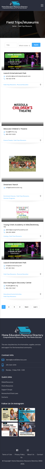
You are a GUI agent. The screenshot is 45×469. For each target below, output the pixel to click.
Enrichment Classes (10, 196)
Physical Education (22, 84)
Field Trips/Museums (10, 84)
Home (14, 26)
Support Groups (7, 390)
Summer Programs (9, 198)
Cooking (6, 236)
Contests (5, 397)
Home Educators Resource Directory (25, 461)
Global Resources (7, 382)
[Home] (15, 5)
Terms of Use (7, 454)
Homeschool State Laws (10, 393)
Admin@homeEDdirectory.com (16, 360)
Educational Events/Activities (12, 294)
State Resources (7, 386)
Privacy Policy (20, 454)
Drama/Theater (8, 140)
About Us (30, 454)
